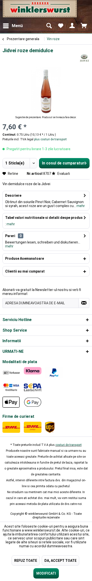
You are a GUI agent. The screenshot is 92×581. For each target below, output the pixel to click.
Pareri (10, 236)
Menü (17, 25)
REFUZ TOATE (25, 561)
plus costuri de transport (50, 139)
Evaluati (63, 174)
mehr (80, 206)
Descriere (13, 195)
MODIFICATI (46, 573)
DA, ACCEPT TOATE (60, 561)
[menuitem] (12, 26)
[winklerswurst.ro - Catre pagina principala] (39, 10)
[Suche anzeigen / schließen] (49, 26)
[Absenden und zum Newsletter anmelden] (84, 303)
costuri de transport (68, 445)
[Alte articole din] (84, 58)
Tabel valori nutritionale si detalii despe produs (44, 218)
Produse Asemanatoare (24, 258)
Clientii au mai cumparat (25, 271)
